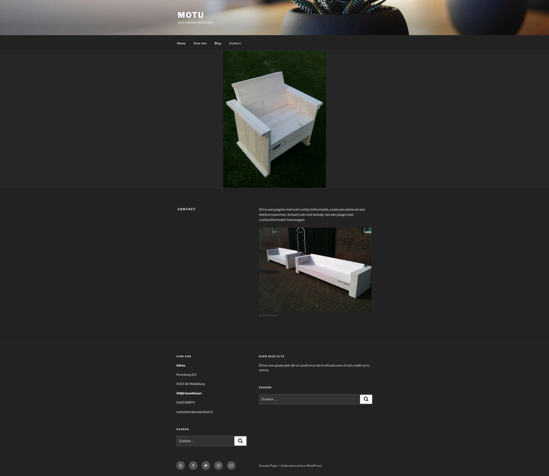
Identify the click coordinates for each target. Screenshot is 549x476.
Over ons (200, 43)
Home (181, 43)
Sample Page (268, 465)
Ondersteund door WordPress (301, 465)
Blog (217, 43)
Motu (191, 15)
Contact (235, 43)
